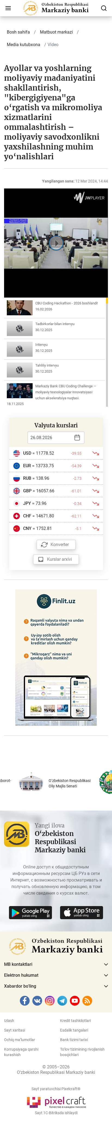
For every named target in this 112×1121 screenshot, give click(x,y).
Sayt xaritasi (14, 1030)
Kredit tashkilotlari (75, 1020)
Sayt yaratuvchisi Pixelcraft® (56, 1089)
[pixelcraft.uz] (56, 1101)
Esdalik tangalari (74, 1030)
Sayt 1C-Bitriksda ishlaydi (56, 1113)
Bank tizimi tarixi (74, 1040)
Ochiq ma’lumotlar (19, 1040)
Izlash (9, 1020)
